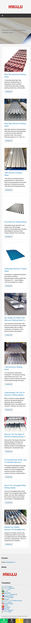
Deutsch (6, 599)
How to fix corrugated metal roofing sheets (15, 486)
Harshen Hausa (17, 601)
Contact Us (8, 91)
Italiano (10, 602)
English (10, 587)
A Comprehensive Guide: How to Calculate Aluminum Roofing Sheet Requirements (15, 462)
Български (7, 593)
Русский (6, 609)
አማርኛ (9, 589)
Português (7, 607)
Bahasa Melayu (8, 604)
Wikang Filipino (8, 596)
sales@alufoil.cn (10, 562)
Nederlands (13, 594)
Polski (6, 605)
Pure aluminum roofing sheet (15, 222)
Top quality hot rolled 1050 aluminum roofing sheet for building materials (15, 320)
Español (10, 610)
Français (10, 597)
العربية (6, 591)
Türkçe (9, 612)
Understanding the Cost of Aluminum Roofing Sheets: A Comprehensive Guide (14, 394)
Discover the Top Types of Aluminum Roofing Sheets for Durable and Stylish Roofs (15, 436)
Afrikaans (11, 588)
